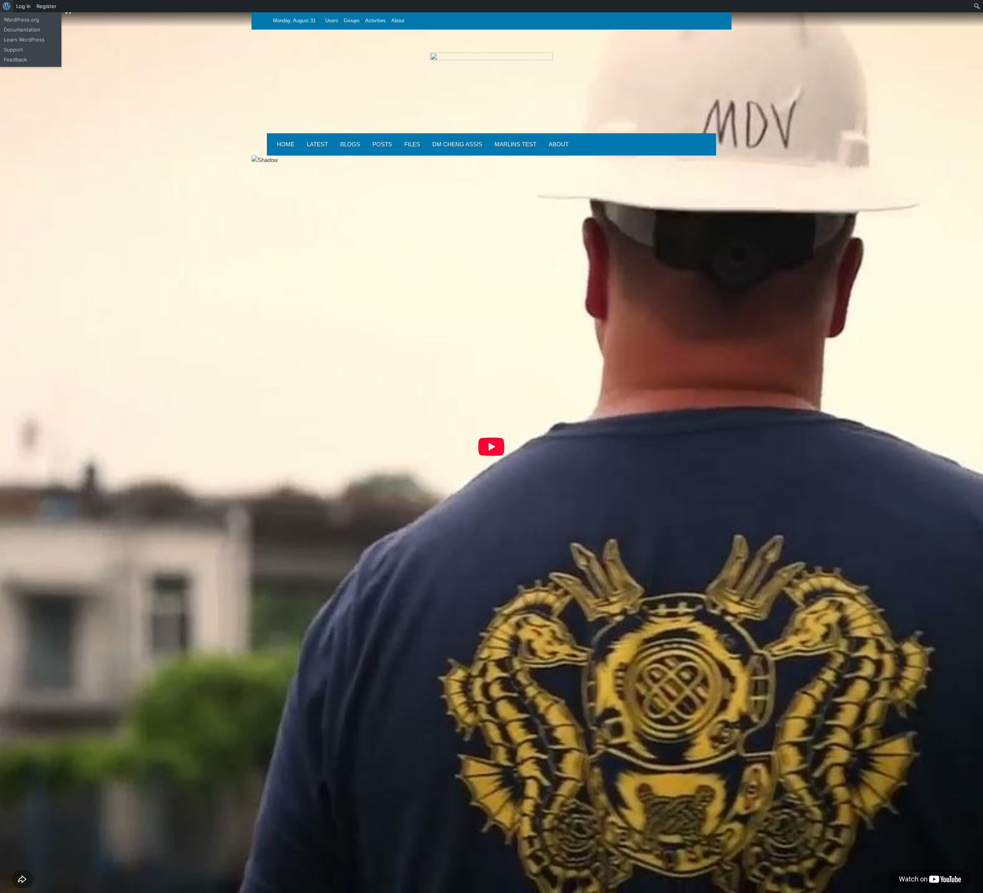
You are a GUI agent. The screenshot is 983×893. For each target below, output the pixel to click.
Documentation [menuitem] (22, 30)
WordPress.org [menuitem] (21, 20)
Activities (375, 20)
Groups (352, 20)
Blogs (350, 144)
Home (286, 144)
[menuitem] (6, 6)
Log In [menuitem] (23, 6)
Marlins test (515, 144)
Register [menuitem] (46, 6)
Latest (317, 144)
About (397, 20)
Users (331, 20)
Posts (382, 144)
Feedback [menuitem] (15, 59)
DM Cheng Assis (457, 144)
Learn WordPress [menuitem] (24, 39)
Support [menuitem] (13, 49)
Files (412, 144)
